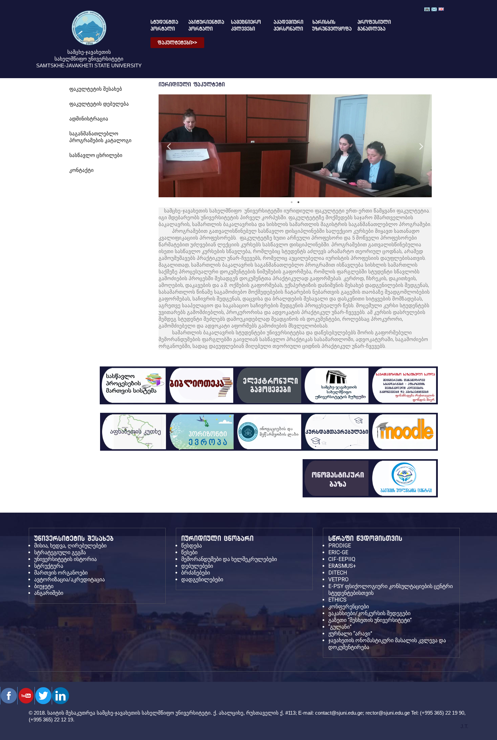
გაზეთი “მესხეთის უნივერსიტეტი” (370, 620)
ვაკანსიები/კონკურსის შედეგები (369, 613)
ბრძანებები (195, 572)
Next (421, 146)
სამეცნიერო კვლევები (243, 25)
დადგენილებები (202, 579)
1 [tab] (291, 202)
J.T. (464, 726)
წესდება (191, 545)
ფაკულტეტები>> (177, 42)
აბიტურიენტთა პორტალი (201, 25)
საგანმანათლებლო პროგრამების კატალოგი (100, 137)
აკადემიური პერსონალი (284, 25)
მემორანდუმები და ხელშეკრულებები (229, 559)
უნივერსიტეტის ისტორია (65, 559)
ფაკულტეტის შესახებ (95, 89)
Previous (168, 146)
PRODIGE (339, 545)
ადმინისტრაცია (88, 118)
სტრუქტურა (48, 566)
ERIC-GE (338, 552)
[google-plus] (43, 695)
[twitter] (25, 695)
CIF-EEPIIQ (341, 559)
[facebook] (8, 695)
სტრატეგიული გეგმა (60, 552)
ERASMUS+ (342, 566)
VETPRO (338, 579)
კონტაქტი (81, 170)
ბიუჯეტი (43, 586)
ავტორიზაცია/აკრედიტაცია (69, 579)
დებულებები (197, 566)
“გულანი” (340, 627)
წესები (189, 552)
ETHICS (337, 600)
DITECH (337, 572)
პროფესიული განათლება (368, 25)
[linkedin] (60, 695)
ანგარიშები (48, 593)
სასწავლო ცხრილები (95, 155)
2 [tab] (298, 202)
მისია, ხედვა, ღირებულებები (70, 545)
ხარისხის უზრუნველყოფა (326, 25)
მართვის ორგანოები (61, 572)
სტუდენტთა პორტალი (161, 25)
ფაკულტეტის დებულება (99, 104)
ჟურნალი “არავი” (350, 633)
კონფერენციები (348, 606)
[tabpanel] (295, 145)
